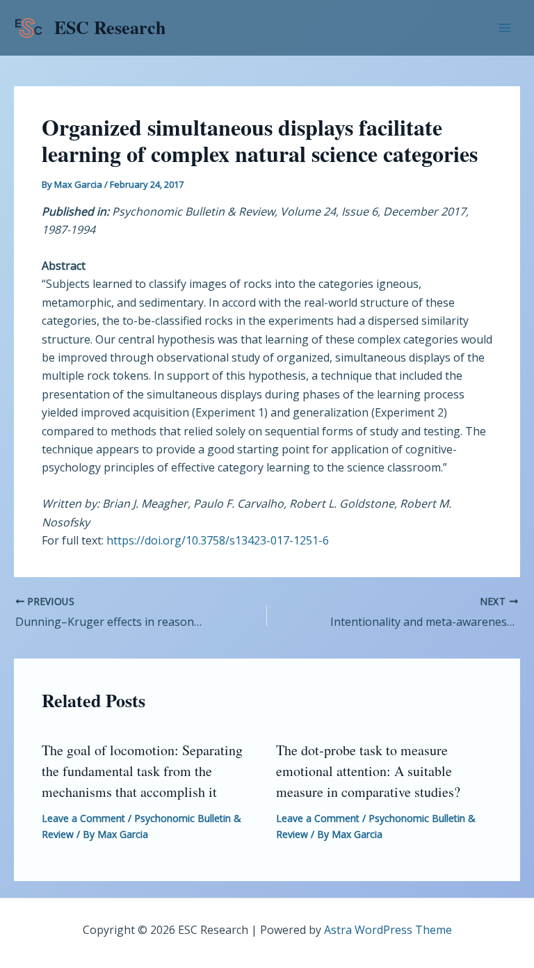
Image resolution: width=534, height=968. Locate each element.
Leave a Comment (83, 818)
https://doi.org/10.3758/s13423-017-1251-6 (217, 540)
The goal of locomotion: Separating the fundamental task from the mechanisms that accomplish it (142, 771)
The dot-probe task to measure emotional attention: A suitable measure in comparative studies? (368, 771)
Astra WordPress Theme (388, 929)
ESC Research (109, 27)
